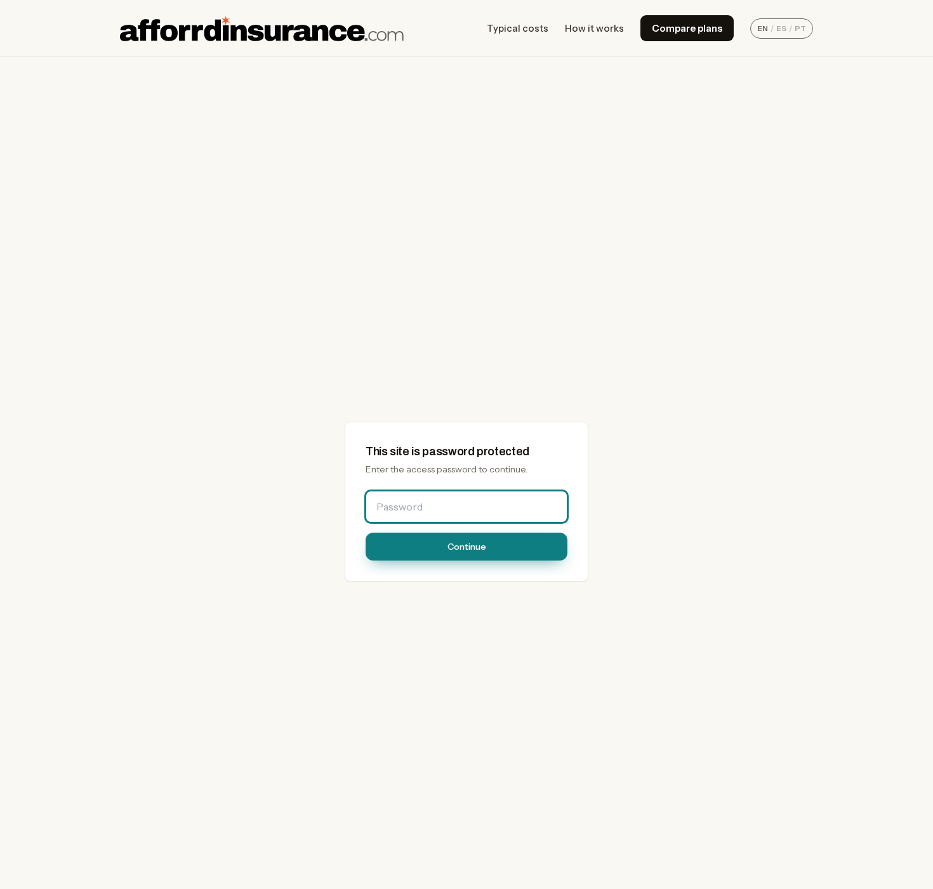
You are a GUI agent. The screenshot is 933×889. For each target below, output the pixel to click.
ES (781, 28)
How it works (594, 28)
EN (762, 28)
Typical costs (517, 28)
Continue (466, 546)
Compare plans (687, 28)
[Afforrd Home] (262, 28)
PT (800, 28)
